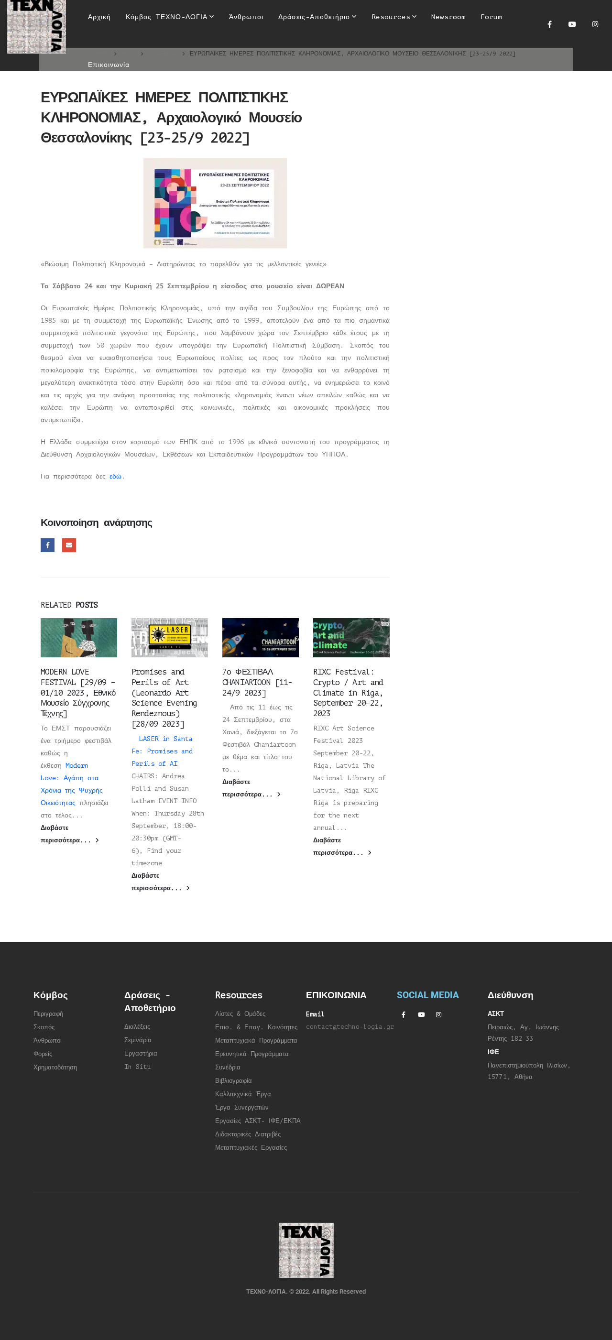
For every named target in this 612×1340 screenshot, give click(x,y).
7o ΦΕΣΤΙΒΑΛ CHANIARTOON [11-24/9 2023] (257, 682)
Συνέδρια (227, 1067)
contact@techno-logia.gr (350, 1027)
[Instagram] (595, 24)
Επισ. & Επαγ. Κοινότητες (256, 1027)
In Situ (137, 1067)
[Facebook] (549, 24)
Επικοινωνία (109, 64)
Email (69, 545)
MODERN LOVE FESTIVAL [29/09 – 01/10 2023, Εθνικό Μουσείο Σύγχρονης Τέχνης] (78, 692)
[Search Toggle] (300, 47)
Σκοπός (44, 1027)
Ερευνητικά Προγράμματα (252, 1054)
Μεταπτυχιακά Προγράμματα (256, 1040)
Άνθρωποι (47, 1040)
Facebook (48, 545)
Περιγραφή (48, 1014)
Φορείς (42, 1054)
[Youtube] (572, 24)
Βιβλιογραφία (233, 1081)
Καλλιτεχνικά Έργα (243, 1094)
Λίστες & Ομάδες (240, 1014)
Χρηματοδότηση (55, 1067)
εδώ (115, 476)
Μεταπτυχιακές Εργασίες (251, 1147)
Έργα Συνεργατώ (240, 1107)
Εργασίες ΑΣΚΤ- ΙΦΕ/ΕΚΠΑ (258, 1121)
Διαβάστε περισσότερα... (68, 834)
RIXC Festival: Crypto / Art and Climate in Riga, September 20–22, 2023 (348, 692)
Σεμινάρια (138, 1040)
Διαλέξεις (137, 1027)
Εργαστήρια (140, 1053)
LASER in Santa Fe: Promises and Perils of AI (162, 751)
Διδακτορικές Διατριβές (248, 1134)
